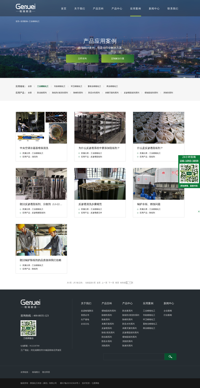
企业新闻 (168, 311)
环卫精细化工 (76, 86)
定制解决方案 (117, 58)
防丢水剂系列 (94, 93)
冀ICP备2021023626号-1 (70, 383)
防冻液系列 (42, 93)
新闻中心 (154, 8)
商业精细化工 (112, 86)
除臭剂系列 (127, 346)
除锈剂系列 (78, 93)
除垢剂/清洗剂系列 (60, 93)
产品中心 (117, 8)
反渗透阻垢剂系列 (131, 93)
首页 (64, 8)
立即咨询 (82, 58)
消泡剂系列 (168, 93)
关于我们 (79, 8)
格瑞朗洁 (36, 372)
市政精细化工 (59, 86)
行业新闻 (168, 315)
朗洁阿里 (46, 372)
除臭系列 (106, 319)
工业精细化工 (34, 21)
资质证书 (85, 315)
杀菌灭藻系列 (108, 324)
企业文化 (85, 324)
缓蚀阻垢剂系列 (151, 93)
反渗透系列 (107, 328)
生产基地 (85, 319)
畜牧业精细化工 (94, 86)
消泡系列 (106, 346)
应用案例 (135, 8)
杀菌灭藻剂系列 (112, 93)
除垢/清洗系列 (108, 332)
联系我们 (172, 8)
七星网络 (95, 383)
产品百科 (98, 8)
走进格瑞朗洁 (87, 311)
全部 (30, 86)
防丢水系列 (107, 341)
